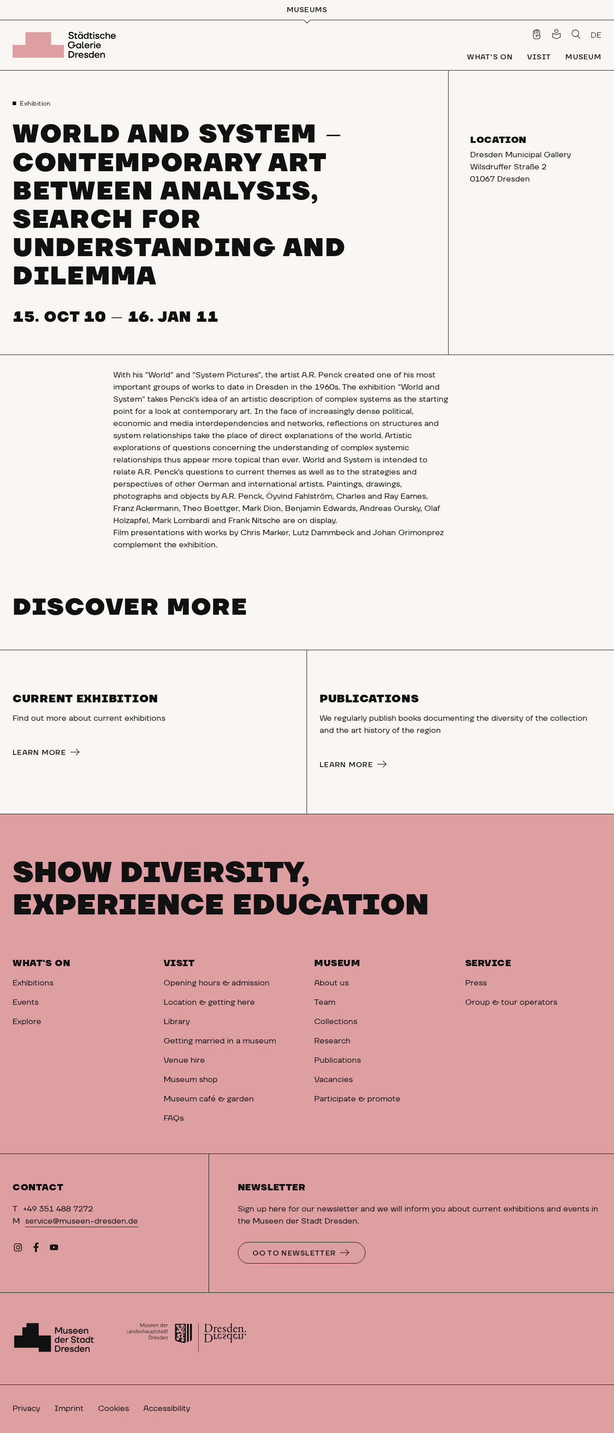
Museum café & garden (209, 1099)
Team (326, 1002)
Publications (337, 1060)
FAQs (174, 1118)
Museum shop (191, 1080)
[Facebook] (36, 1249)
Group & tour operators (511, 1002)
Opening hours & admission (217, 983)
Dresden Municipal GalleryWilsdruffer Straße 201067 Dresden (520, 167)
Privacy (26, 1409)
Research (332, 1041)
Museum (337, 963)
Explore (27, 1022)
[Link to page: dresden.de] (186, 1339)
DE (596, 35)
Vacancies (333, 1080)
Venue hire (184, 1060)
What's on (41, 963)
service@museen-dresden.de (81, 1221)
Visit (179, 963)
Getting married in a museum (220, 1041)
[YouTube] (54, 1249)
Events (26, 1002)
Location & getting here (209, 1002)
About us (331, 983)
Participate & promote (357, 1099)
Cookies (113, 1409)
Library (177, 1022)
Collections (335, 1022)
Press (476, 983)
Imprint (69, 1409)
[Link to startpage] (66, 45)
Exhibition (35, 104)
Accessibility (166, 1409)
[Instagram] (18, 1249)
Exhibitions (33, 983)
